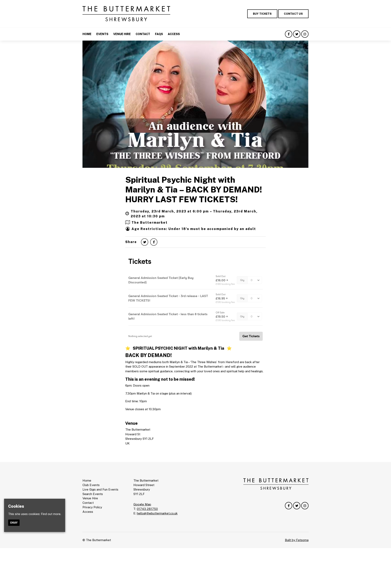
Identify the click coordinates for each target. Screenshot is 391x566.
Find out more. (51, 514)
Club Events (91, 485)
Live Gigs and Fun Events (100, 489)
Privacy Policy (92, 507)
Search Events (92, 494)
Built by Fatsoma (297, 540)
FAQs (159, 34)
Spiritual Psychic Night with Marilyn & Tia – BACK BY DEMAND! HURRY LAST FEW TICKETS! (193, 189)
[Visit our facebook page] (288, 34)
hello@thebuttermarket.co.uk (157, 513)
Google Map (142, 504)
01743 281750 (147, 509)
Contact (143, 34)
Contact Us (293, 13)
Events (102, 34)
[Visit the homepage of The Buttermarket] (126, 14)
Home (86, 34)
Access (174, 34)
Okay (14, 522)
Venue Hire (122, 34)
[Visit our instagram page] (305, 34)
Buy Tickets (262, 13)
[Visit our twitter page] (296, 34)
